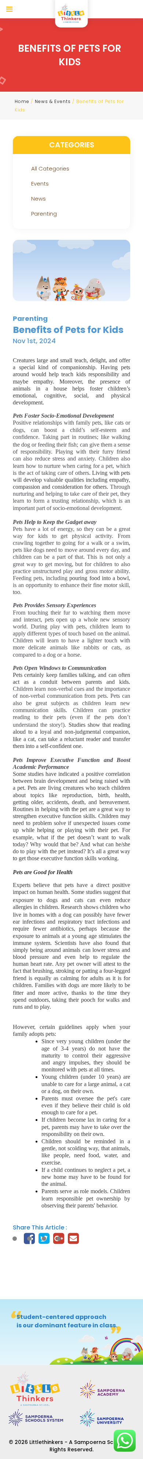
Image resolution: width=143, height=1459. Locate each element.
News (38, 198)
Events (40, 183)
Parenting (44, 213)
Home (22, 101)
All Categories (50, 168)
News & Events (53, 101)
